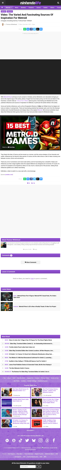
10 (11, 299)
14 (34, 183)
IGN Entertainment (26, 448)
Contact (37, 378)
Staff (14, 378)
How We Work (21, 378)
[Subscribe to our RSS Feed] (7, 441)
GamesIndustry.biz (32, 457)
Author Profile (27, 249)
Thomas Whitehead (11, 24)
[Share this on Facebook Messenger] (41, 29)
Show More (30, 430)
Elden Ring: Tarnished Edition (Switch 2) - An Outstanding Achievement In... (29, 343)
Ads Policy (17, 381)
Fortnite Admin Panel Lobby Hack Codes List (20, 347)
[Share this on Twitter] (34, 29)
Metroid (3, 11)
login (32, 278)
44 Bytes (39, 448)
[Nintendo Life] (30, 3)
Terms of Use (55, 378)
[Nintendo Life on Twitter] (27, 441)
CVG (41, 457)
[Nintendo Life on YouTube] (14, 441)
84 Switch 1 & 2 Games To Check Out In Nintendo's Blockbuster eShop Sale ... (29, 354)
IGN (57, 454)
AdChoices (46, 448)
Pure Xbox (20, 454)
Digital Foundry (39, 454)
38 (11, 309)
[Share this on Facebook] (31, 29)
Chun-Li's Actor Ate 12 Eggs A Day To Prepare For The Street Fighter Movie (28, 340)
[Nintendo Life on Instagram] (40, 441)
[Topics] (3, 3)
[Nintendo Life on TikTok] (20, 441)
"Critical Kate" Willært (22, 100)
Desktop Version (43, 381)
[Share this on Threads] (37, 29)
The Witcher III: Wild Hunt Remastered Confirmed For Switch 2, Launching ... (29, 357)
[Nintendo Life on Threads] (47, 441)
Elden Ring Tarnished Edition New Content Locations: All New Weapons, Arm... (29, 350)
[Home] (2, 8)
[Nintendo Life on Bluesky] (34, 441)
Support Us (30, 378)
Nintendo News (49, 454)
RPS (45, 457)
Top (4, 378)
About (9, 378)
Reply (35, 249)
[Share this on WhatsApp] (24, 29)
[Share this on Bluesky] (28, 29)
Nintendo (10, 11)
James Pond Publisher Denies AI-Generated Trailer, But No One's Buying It (28, 364)
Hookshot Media (12, 448)
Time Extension (28, 454)
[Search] (58, 3)
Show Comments (31, 262)
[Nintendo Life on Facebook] (54, 441)
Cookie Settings (31, 381)
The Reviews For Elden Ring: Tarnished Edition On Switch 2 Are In (27, 371)
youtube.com (9, 174)
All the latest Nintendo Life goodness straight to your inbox (30, 463)
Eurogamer (18, 457)
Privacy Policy (45, 378)
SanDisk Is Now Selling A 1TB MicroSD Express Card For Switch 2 (25, 361)
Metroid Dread (8, 97)
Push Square (11, 454)
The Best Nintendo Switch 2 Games (17, 368)
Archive (23, 381)
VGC (24, 457)
